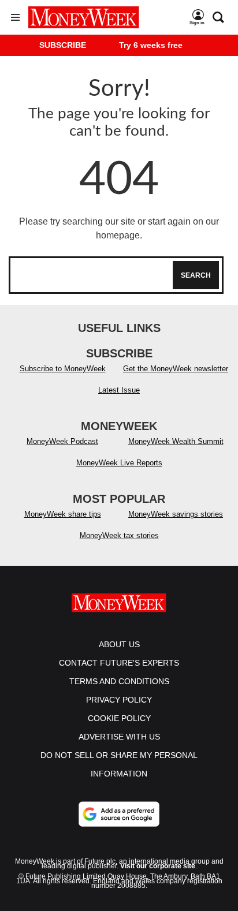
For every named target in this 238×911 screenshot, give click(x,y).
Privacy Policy (119, 699)
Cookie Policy (119, 718)
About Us (119, 644)
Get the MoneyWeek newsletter (175, 368)
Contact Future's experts (119, 662)
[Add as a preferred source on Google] (119, 814)
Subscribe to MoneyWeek (63, 368)
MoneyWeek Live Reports (119, 462)
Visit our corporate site (157, 866)
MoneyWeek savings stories (175, 514)
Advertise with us (119, 736)
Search (196, 275)
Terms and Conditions (119, 681)
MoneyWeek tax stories (119, 535)
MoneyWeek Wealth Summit (176, 441)
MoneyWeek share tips (62, 514)
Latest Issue (119, 390)
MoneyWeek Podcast (62, 441)
